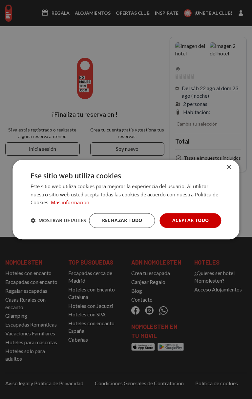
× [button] (228, 167)
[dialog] (125, 199)
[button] (58, 220)
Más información (70, 202)
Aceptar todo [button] (190, 220)
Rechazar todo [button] (122, 220)
